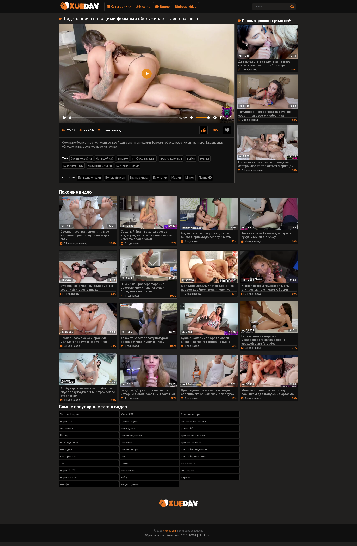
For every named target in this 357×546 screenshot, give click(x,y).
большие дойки (81, 158)
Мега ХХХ (127, 414)
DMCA (192, 535)
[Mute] (191, 117)
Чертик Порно (69, 414)
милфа (64, 484)
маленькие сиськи (193, 421)
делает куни (129, 421)
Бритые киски (139, 177)
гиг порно (187, 470)
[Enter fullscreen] (229, 117)
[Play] (64, 117)
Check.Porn (205, 535)
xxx (62, 463)
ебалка (204, 158)
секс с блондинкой (194, 449)
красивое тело (73, 165)
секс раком (68, 456)
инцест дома (130, 484)
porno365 (187, 428)
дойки (191, 158)
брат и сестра (190, 414)
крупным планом (127, 165)
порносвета (68, 477)
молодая (66, 449)
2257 (184, 535)
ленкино (126, 442)
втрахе (123, 158)
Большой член (115, 177)
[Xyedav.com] (79, 9)
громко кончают (171, 158)
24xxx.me (143, 7)
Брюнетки (160, 177)
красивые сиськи (100, 165)
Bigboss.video (185, 7)
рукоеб (125, 463)
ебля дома (128, 428)
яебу (124, 477)
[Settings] (215, 117)
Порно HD (205, 177)
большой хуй (105, 158)
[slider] (123, 118)
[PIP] (222, 117)
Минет (189, 177)
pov (123, 456)
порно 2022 (68, 470)
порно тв (66, 421)
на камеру (188, 463)
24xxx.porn (173, 535)
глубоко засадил (143, 158)
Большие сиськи (89, 177)
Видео (164, 7)
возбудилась (69, 442)
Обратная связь (154, 535)
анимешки (128, 470)
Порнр (64, 435)
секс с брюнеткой (193, 456)
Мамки (176, 177)
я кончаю (66, 428)
